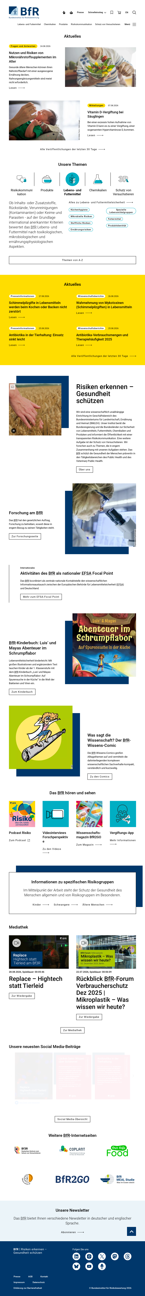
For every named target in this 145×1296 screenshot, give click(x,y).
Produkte (63, 24)
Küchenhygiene (79, 209)
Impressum (19, 1282)
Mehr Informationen (123, 840)
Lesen (13, 88)
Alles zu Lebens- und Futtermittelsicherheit (97, 202)
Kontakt (44, 1276)
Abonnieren (68, 1232)
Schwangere (62, 904)
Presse (80, 12)
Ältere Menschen (93, 904)
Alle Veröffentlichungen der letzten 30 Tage (68, 149)
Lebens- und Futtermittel (29, 24)
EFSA (86, 573)
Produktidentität (117, 225)
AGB (30, 1276)
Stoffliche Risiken (81, 223)
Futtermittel (114, 219)
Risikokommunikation (81, 24)
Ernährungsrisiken (81, 229)
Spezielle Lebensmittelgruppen (121, 211)
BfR (33, 227)
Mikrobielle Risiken (81, 216)
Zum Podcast (17, 840)
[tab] (21, 184)
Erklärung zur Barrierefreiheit (28, 1288)
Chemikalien (50, 24)
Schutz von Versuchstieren (107, 24)
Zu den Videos (52, 849)
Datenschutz (39, 1282)
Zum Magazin (85, 844)
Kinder (37, 904)
